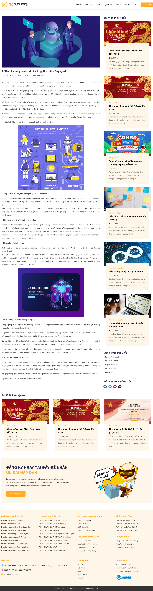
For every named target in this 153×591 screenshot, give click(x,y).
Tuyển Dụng (107, 5)
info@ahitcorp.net (11, 574)
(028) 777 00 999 (24, 570)
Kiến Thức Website (116, 268)
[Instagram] (119, 386)
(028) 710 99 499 (10, 570)
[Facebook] (105, 386)
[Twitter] (110, 386)
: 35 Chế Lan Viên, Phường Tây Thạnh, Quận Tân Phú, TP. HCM (35, 566)
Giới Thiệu (78, 5)
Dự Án (98, 5)
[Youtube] (115, 386)
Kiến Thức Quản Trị (116, 213)
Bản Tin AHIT (113, 47)
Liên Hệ (127, 5)
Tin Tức (118, 5)
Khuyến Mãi (113, 158)
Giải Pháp (89, 5)
